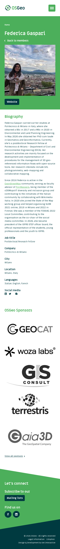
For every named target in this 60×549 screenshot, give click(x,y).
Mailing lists (15, 498)
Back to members (17, 40)
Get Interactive (48, 542)
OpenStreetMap (13, 183)
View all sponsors (14, 456)
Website (12, 102)
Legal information (36, 539)
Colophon (50, 539)
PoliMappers (22, 187)
